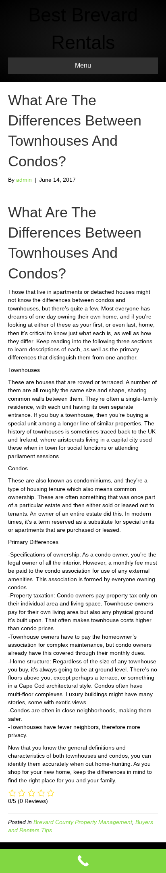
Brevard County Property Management (82, 822)
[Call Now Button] (83, 861)
